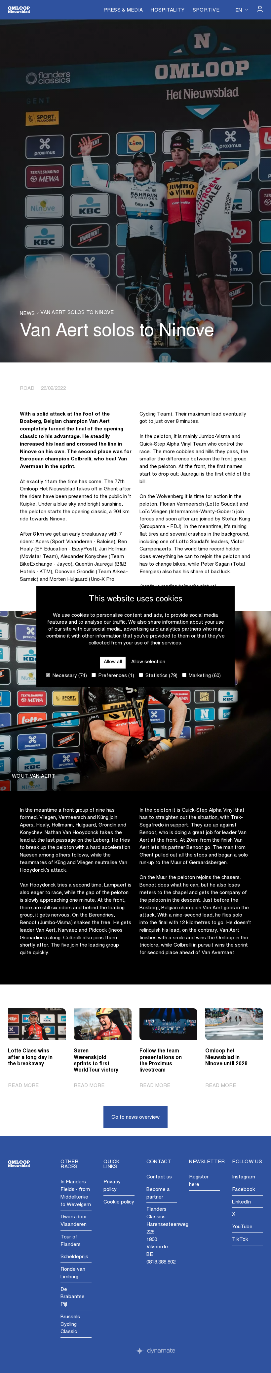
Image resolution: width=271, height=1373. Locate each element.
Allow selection (148, 662)
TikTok (240, 1239)
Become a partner (158, 1193)
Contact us (159, 1177)
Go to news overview (135, 1117)
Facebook (243, 1189)
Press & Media (123, 10)
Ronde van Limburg (72, 1273)
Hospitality (167, 10)
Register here (199, 1181)
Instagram (243, 1177)
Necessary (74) (69, 675)
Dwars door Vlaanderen (73, 1221)
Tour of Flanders (70, 1241)
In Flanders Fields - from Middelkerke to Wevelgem (75, 1193)
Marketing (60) (204, 675)
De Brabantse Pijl (72, 1297)
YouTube (242, 1227)
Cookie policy (118, 1202)
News (27, 313)
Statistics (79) (160, 675)
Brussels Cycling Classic (70, 1325)
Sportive (206, 10)
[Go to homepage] (19, 10)
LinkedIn (241, 1202)
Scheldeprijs (74, 1257)
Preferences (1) (115, 675)
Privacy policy (112, 1186)
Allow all (113, 662)
